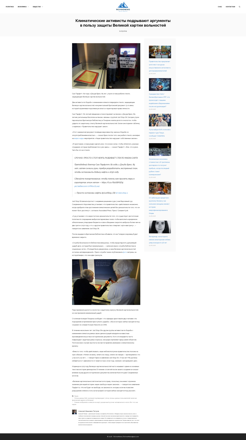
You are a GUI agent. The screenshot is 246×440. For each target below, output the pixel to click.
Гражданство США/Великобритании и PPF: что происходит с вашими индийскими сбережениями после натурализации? (159, 100)
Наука (76, 396)
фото (125, 252)
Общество (37, 7)
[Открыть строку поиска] (239, 7)
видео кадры (79, 138)
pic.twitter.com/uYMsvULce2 (87, 186)
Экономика (22, 7)
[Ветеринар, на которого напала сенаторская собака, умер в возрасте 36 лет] (160, 232)
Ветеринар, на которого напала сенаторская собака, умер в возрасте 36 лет (160, 240)
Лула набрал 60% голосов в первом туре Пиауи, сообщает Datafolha (159, 133)
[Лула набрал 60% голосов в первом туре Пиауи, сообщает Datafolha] (160, 125)
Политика (10, 7)
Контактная (230, 7)
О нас (220, 7)
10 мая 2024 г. (122, 193)
